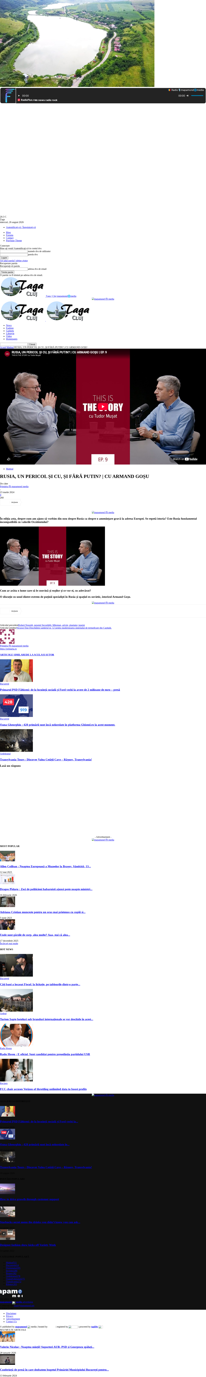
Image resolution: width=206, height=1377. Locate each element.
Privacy (9, 1316)
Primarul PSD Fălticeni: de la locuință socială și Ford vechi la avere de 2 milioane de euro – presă (60, 689)
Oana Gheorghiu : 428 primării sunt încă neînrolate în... (35, 1144)
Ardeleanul (5, 753)
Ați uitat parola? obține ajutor (14, 260)
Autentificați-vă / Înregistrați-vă (21, 227)
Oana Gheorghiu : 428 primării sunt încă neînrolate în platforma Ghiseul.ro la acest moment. (57, 724)
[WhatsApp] (61, 502)
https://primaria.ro (8, 649)
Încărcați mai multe (9, 943)
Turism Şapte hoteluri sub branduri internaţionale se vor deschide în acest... (46, 1019)
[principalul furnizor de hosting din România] (51, 1326)
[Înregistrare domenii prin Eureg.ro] (73, 1326)
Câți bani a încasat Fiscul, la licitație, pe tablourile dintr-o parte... (40, 984)
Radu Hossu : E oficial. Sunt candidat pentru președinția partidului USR (45, 1054)
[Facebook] (29, 502)
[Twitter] (40, 502)
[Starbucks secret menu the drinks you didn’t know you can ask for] (7, 1216)
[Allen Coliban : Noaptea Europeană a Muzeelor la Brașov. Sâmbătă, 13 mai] (7, 860)
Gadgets (10, 331)
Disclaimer (11, 1313)
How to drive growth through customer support (29, 1199)
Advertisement (13, 1319)
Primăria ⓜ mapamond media (14, 486)
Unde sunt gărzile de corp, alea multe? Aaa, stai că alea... (35, 934)
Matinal (10, 347)
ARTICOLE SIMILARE (13, 654)
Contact (9, 238)
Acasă (3, 347)
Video (9, 336)
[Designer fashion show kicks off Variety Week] (7, 1239)
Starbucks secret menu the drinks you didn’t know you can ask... (40, 1222)
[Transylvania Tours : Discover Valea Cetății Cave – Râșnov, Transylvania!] (16, 751)
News (9, 325)
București (4, 684)
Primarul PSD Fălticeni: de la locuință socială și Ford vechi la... (39, 1121)
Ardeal (3, 1013)
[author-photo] (7, 643)
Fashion (10, 328)
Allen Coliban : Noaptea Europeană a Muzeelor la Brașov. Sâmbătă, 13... (45, 866)
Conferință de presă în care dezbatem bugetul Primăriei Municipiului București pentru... (54, 1369)
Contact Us (11, 1321)
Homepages (11, 339)
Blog (8, 232)
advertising (16, 1302)
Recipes (4, 1083)
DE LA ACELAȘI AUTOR (40, 654)
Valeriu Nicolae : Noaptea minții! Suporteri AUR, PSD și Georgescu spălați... (47, 1346)
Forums (9, 235)
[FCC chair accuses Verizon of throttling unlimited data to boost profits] (16, 1080)
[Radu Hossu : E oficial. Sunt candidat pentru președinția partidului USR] (16, 1045)
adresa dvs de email (37, 269)
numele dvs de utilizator (39, 251)
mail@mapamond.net (24, 1305)
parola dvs (33, 254)
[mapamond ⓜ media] (103, 299)
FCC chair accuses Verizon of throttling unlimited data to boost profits (43, 1089)
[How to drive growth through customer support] (7, 1193)
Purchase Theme (14, 240)
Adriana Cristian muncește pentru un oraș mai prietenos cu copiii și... (43, 912)
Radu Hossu (6, 1048)
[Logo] (23, 320)
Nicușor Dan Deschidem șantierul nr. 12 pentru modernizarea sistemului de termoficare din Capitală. (64, 628)
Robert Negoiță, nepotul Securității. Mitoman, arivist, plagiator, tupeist (51, 625)
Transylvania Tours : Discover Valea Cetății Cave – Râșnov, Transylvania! (46, 759)
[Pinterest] (50, 502)
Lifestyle (10, 333)
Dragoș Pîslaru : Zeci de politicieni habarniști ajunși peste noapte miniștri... (46, 889)
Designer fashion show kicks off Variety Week (28, 1244)
